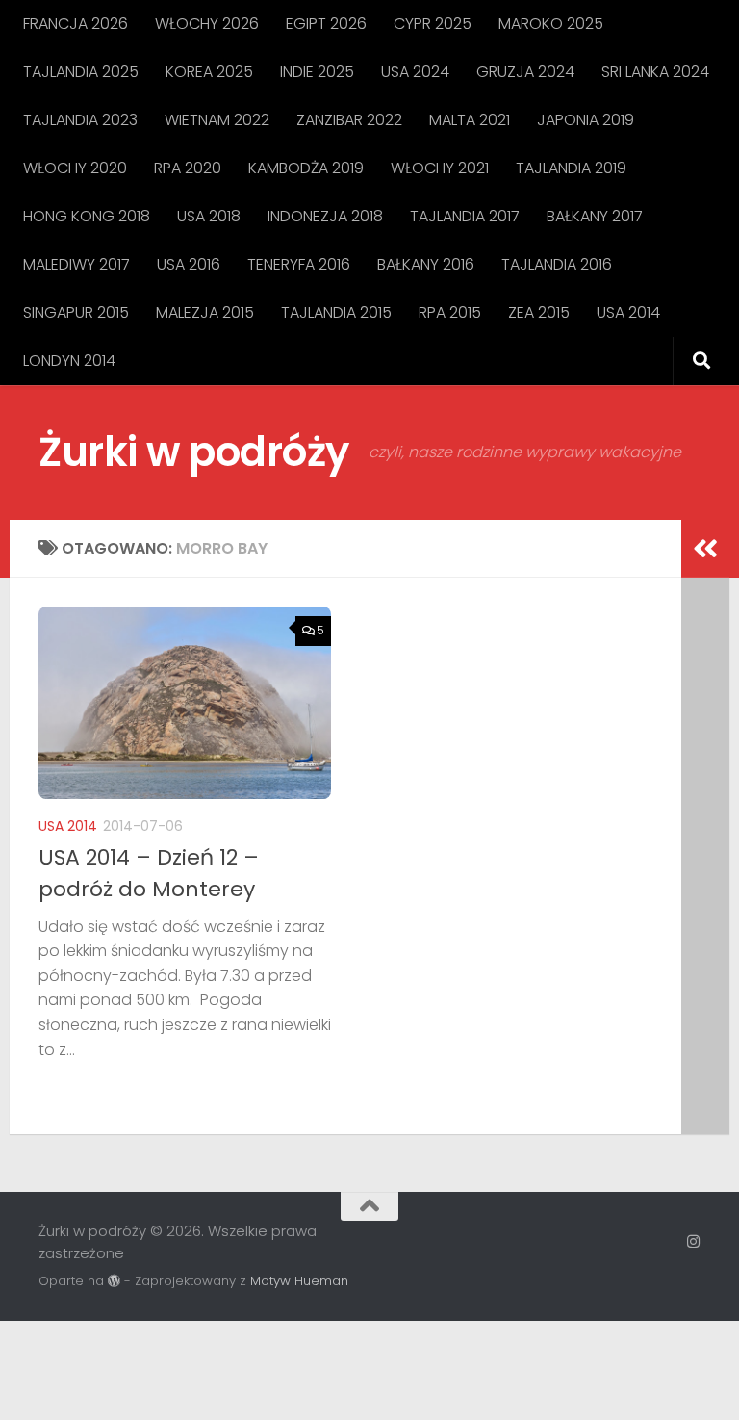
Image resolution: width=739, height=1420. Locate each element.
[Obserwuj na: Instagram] (693, 1242)
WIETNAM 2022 (217, 120)
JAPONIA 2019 (585, 120)
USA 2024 (415, 72)
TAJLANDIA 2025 (81, 72)
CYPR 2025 (432, 24)
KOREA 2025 (209, 72)
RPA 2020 (187, 168)
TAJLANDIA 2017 (465, 216)
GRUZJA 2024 (525, 72)
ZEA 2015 (539, 312)
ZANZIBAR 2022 (349, 120)
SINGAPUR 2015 (76, 312)
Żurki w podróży (193, 452)
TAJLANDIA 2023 (80, 120)
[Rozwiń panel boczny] (705, 549)
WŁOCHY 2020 (75, 168)
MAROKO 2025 (550, 24)
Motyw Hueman (299, 1281)
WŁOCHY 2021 (440, 168)
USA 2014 (628, 312)
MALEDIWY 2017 (76, 264)
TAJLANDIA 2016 (556, 264)
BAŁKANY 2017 (595, 216)
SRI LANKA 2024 (655, 72)
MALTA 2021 (469, 120)
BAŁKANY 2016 (425, 264)
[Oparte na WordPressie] (114, 1281)
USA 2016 (188, 264)
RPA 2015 (450, 312)
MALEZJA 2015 (205, 312)
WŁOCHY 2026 (207, 24)
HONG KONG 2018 (86, 216)
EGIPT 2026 (326, 24)
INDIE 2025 (317, 72)
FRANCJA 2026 (75, 24)
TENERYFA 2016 (298, 264)
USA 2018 (209, 216)
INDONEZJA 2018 (325, 216)
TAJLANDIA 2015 (336, 312)
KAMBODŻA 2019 (306, 168)
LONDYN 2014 (69, 360)
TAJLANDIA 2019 (571, 168)
